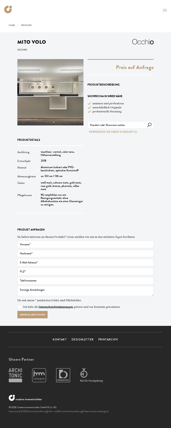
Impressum (14, 411)
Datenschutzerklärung (37, 411)
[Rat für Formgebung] (92, 375)
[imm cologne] (39, 375)
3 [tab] (53, 122)
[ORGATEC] (63, 375)
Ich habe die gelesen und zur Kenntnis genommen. (72, 307)
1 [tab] (47, 122)
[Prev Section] (24, 92)
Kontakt (60, 339)
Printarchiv (108, 339)
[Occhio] (143, 45)
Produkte (26, 25)
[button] (165, 10)
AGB (22, 411)
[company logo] (8, 9)
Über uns (52, 411)
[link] (121, 132)
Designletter (83, 339)
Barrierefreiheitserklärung (70, 411)
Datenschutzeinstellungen (95, 411)
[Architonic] (15, 375)
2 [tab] (50, 122)
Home (12, 25)
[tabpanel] (50, 92)
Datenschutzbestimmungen (56, 307)
